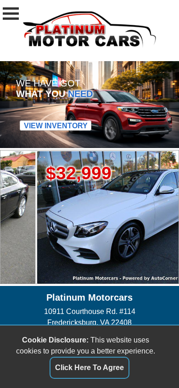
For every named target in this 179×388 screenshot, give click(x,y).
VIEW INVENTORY (56, 125)
